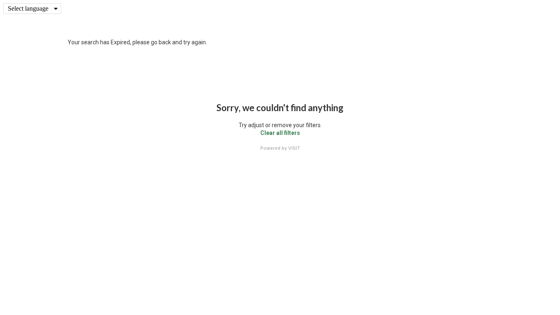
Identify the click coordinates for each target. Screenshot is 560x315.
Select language (28, 8)
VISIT (294, 148)
